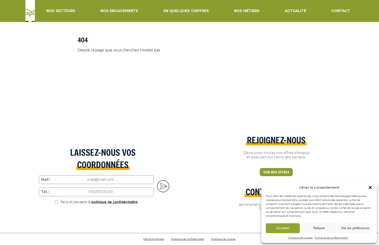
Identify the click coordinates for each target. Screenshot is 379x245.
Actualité (295, 11)
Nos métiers (246, 11)
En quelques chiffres (186, 11)
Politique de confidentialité (331, 237)
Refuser (319, 228)
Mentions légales (153, 239)
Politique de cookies (300, 237)
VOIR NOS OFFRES (276, 172)
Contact (340, 11)
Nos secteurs (60, 11)
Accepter (282, 228)
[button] (370, 187)
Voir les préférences (355, 228)
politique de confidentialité (114, 202)
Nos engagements (119, 11)
